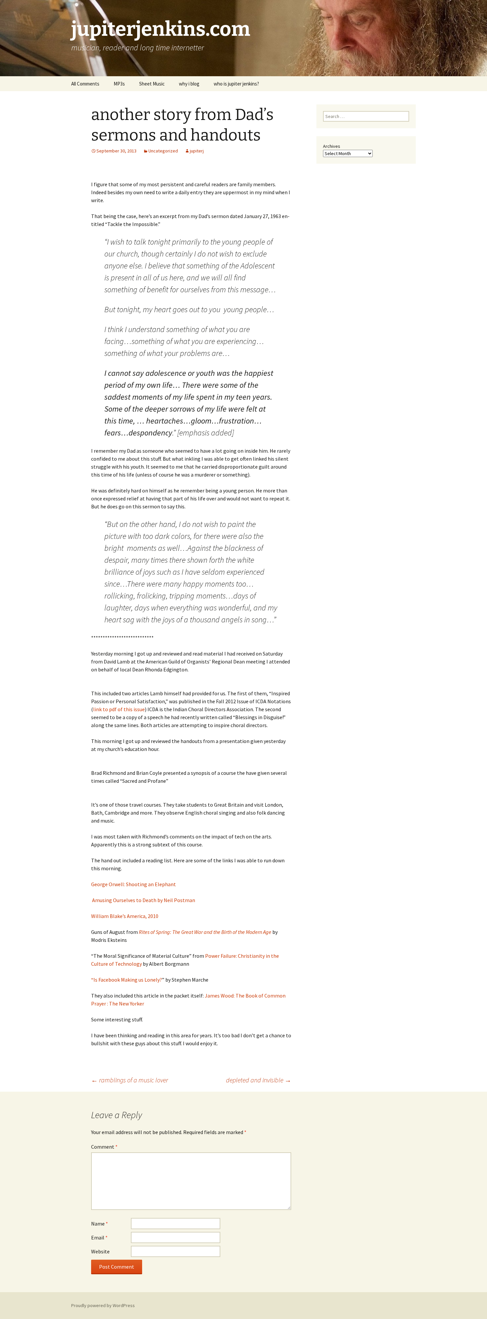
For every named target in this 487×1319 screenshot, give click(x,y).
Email (99, 1237)
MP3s (119, 84)
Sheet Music (152, 84)
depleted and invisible (258, 1080)
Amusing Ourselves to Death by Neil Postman (143, 900)
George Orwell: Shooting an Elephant (133, 884)
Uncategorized (163, 151)
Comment (104, 1146)
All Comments (85, 84)
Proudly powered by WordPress (103, 1305)
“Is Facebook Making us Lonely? (126, 979)
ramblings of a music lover (129, 1080)
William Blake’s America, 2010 (124, 916)
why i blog (189, 84)
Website (100, 1251)
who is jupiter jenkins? (236, 84)
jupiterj (197, 151)
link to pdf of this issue (119, 709)
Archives (331, 146)
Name (99, 1223)
